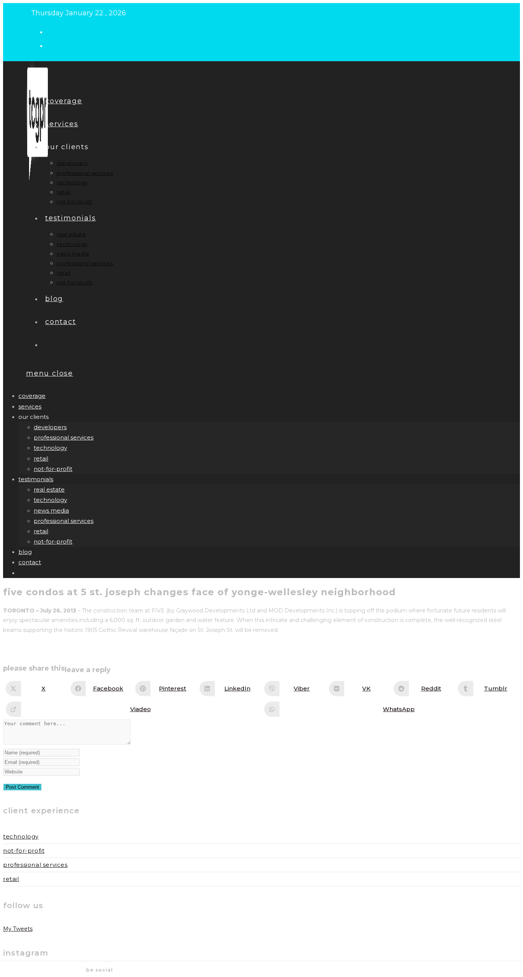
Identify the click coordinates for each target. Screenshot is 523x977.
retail (41, 458)
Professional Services (35, 864)
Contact (29, 562)
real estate (49, 489)
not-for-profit (53, 468)
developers (50, 427)
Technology (21, 836)
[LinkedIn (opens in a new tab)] (53, 45)
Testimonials (35, 479)
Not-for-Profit (23, 850)
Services (29, 406)
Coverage (32, 395)
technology (50, 447)
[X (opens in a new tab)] (53, 31)
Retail (11, 879)
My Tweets (18, 928)
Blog (25, 551)
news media (51, 510)
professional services (63, 437)
